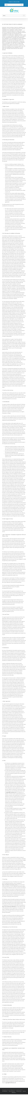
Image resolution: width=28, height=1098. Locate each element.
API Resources (4, 1091)
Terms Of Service (12, 1091)
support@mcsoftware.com (11, 792)
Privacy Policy (18, 1091)
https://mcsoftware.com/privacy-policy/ (10, 884)
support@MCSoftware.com (10, 1082)
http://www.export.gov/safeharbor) (9, 906)
